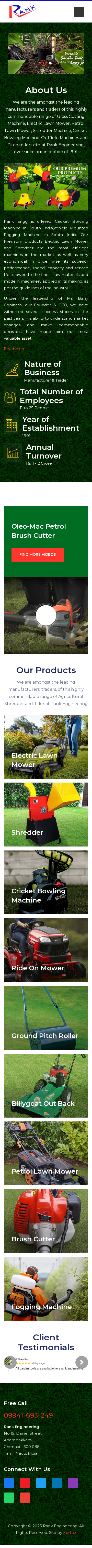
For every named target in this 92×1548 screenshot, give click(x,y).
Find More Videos (37, 554)
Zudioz (69, 1534)
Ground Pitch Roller (45, 1036)
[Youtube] (25, 1485)
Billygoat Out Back (43, 1103)
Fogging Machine (42, 1307)
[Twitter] (41, 1485)
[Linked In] (57, 1485)
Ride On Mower (38, 968)
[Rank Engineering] (23, 11)
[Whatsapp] (9, 1500)
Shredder (27, 832)
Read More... (16, 348)
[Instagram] (73, 1485)
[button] (79, 12)
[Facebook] (9, 1485)
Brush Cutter (33, 1239)
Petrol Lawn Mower (45, 1171)
